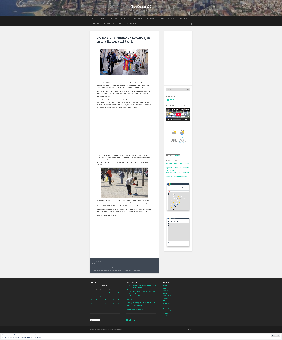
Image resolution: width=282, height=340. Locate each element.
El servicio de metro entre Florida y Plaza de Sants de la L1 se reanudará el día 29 (178, 164)
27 (100, 307)
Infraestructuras (136, 18)
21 (105, 303)
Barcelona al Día (141, 6)
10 (118, 296)
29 (109, 307)
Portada (94, 18)
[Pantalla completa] (188, 119)
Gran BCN (132, 23)
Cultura (161, 18)
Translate (177, 155)
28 (105, 307)
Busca (190, 23)
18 (91, 303)
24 (118, 303)
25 (91, 307)
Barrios (104, 18)
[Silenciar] (186, 119)
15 (109, 300)
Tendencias (122, 23)
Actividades (172, 18)
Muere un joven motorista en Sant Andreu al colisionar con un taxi (111, 268)
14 (105, 300)
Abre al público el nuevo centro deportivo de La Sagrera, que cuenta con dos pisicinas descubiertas (178, 169)
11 (91, 300)
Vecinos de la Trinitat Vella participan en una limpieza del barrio (123, 40)
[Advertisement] (124, 132)
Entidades (150, 18)
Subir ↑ (190, 329)
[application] (178, 114)
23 (113, 303)
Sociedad (114, 18)
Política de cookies (38, 337)
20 (100, 303)
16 (113, 300)
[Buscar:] (178, 89)
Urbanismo (95, 23)
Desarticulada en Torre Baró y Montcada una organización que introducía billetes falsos (117, 270)
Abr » (94, 310)
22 (109, 303)
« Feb (91, 310)
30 (113, 307)
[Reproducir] (168, 119)
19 (96, 303)
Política (123, 18)
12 (96, 300)
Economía (183, 18)
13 (100, 300)
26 (96, 307)
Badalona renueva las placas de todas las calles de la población (177, 177)
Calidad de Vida (108, 23)
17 (118, 300)
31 (118, 307)
